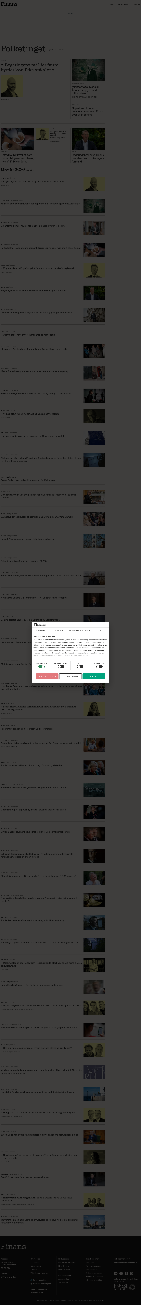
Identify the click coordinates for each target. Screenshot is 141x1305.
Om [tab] (100, 630)
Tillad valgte (71, 676)
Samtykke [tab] (40, 630)
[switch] (61, 666)
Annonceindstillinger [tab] (79, 630)
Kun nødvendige (47, 676)
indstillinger (97, 650)
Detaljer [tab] (59, 630)
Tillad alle (93, 676)
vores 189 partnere (45, 640)
